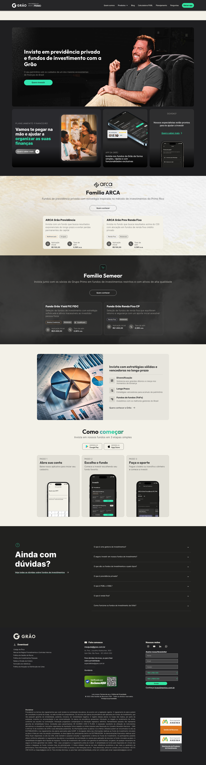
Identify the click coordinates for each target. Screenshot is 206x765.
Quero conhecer (103, 208)
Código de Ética (18, 649)
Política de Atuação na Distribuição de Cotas (29, 667)
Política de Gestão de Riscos (23, 655)
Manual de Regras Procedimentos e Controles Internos (32, 652)
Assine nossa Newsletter (156, 652)
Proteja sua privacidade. (109, 698)
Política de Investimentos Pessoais (25, 658)
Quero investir (38, 82)
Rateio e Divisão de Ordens (22, 661)
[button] (123, 5)
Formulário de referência (21, 664)
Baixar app (188, 5)
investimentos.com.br (164, 688)
